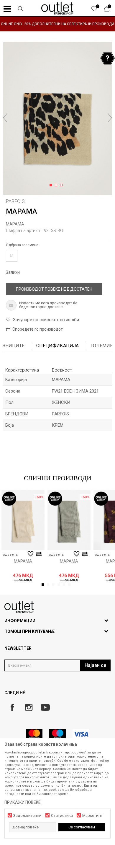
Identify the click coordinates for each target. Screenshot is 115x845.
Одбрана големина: (22, 245)
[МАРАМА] (23, 520)
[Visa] (81, 734)
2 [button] (57, 185)
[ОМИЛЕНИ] (97, 10)
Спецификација (57, 345)
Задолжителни (27, 815)
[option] (57, 24)
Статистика (62, 815)
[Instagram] (28, 707)
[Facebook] (12, 707)
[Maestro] (57, 734)
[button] (20, 9)
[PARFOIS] (10, 555)
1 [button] (51, 185)
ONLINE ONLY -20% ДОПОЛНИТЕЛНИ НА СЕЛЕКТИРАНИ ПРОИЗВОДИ (57, 24)
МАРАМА (15, 224)
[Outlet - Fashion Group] (57, 8)
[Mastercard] (34, 734)
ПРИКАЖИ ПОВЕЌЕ (22, 802)
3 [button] (62, 185)
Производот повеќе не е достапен (54, 289)
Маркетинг (92, 815)
